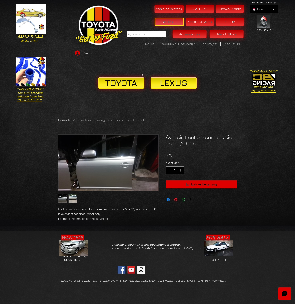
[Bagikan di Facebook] (168, 199)
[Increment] (180, 170)
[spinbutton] (174, 170)
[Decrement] (168, 170)
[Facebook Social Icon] (121, 270)
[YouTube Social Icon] (131, 270)
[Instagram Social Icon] (141, 270)
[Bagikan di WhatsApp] (183, 199)
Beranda (64, 120)
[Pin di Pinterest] (175, 199)
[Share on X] (191, 199)
